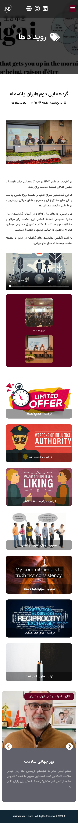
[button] (72, 8)
